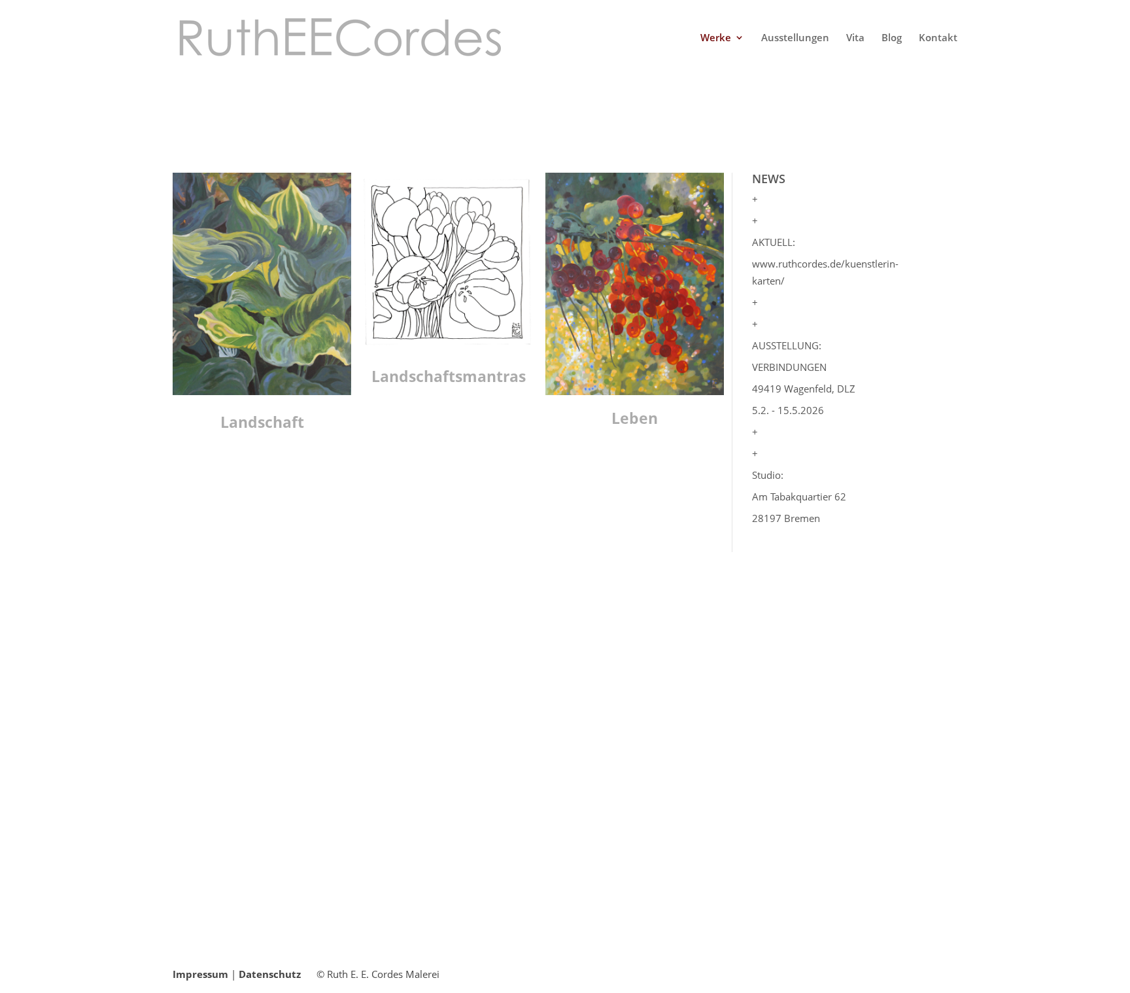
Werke (715, 38)
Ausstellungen (795, 38)
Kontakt (938, 38)
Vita (855, 38)
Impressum (200, 974)
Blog (892, 38)
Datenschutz (270, 974)
